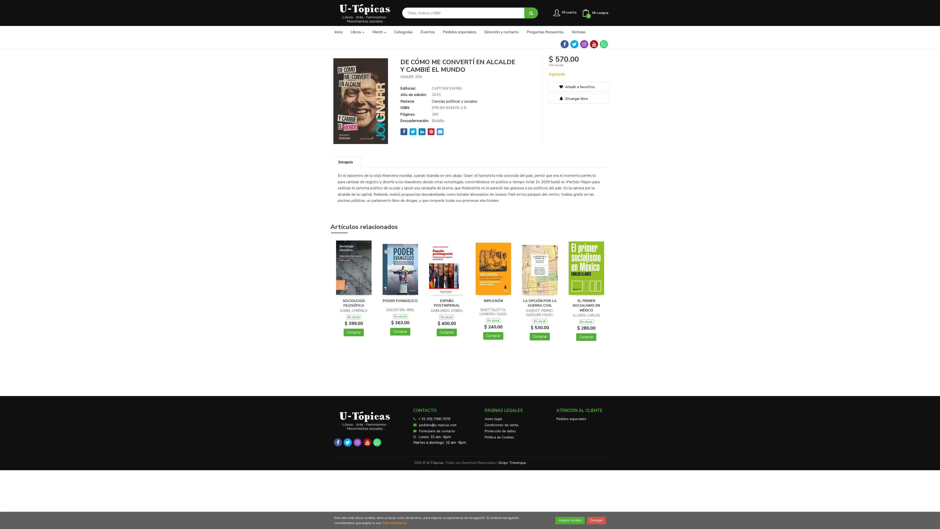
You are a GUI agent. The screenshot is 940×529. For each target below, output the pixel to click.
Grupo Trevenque (512, 462)
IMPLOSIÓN (493, 301)
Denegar (596, 520)
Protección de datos (500, 431)
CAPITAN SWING (447, 88)
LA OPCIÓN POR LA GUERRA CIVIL (539, 303)
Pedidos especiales (571, 419)
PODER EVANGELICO (400, 301)
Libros (356, 32)
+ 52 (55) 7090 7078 (434, 419)
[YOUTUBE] (594, 44)
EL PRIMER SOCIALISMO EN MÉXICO (586, 306)
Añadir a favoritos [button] (579, 86)
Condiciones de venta (501, 425)
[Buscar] (531, 13)
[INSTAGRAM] (584, 44)
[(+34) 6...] (604, 44)
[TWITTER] (574, 44)
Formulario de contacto (437, 431)
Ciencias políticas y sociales (454, 101)
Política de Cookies (499, 437)
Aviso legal (493, 419)
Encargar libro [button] (576, 98)
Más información (395, 523)
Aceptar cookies (570, 520)
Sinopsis (345, 162)
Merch (378, 32)
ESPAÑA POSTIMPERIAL (447, 303)
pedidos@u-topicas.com (438, 425)
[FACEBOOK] (565, 44)
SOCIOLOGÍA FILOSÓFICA (354, 303)
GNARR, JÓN (411, 76)
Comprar (354, 332)
